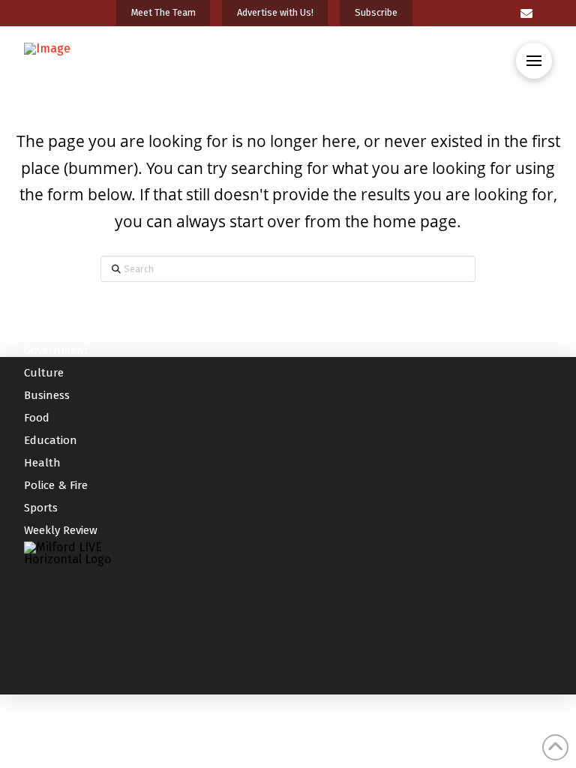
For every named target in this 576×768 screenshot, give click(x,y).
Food (37, 417)
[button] (534, 61)
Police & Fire (56, 485)
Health (42, 463)
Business (47, 395)
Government (56, 350)
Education (50, 440)
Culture (44, 373)
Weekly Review (61, 530)
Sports (41, 507)
